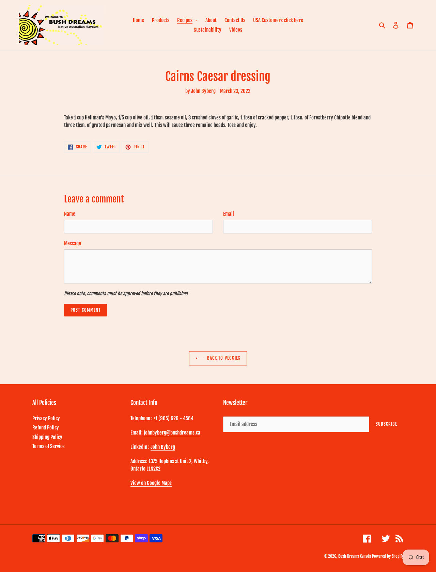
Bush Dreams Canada (354, 556)
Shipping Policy (47, 437)
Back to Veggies (223, 358)
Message (72, 243)
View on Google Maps (151, 483)
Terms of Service (48, 446)
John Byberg (163, 447)
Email (228, 214)
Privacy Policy (46, 418)
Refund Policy (45, 427)
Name (69, 214)
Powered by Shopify (388, 556)
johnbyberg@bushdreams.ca (172, 432)
